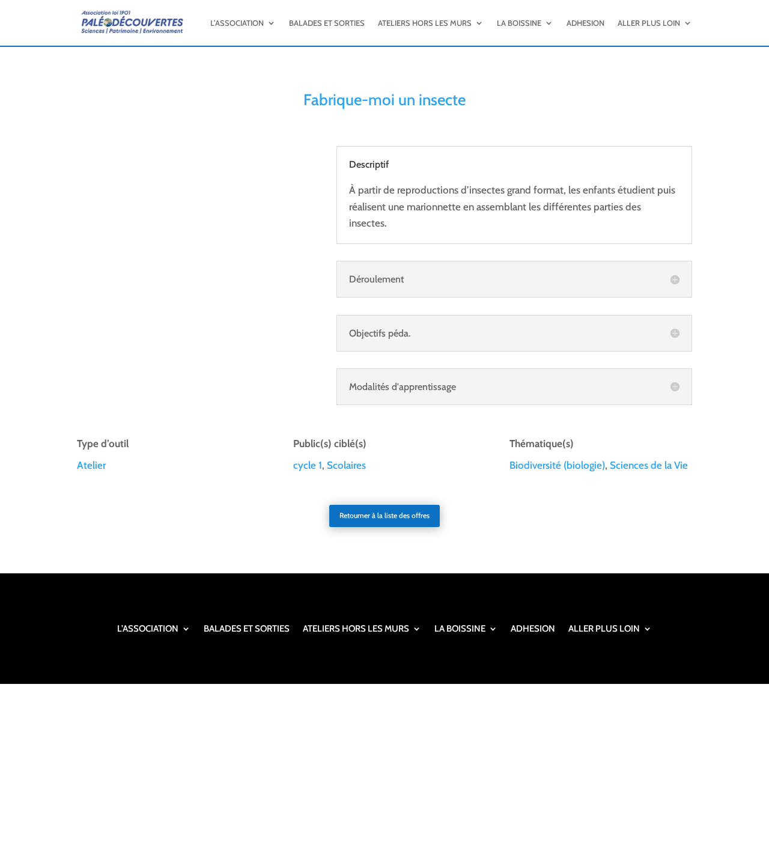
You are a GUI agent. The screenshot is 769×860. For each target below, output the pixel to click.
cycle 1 (307, 465)
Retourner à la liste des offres (384, 515)
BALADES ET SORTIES (327, 23)
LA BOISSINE (519, 23)
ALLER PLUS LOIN (649, 23)
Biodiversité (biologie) (557, 465)
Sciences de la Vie (649, 465)
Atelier (91, 465)
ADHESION (585, 23)
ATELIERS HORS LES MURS (425, 23)
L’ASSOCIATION (237, 23)
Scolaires (346, 465)
